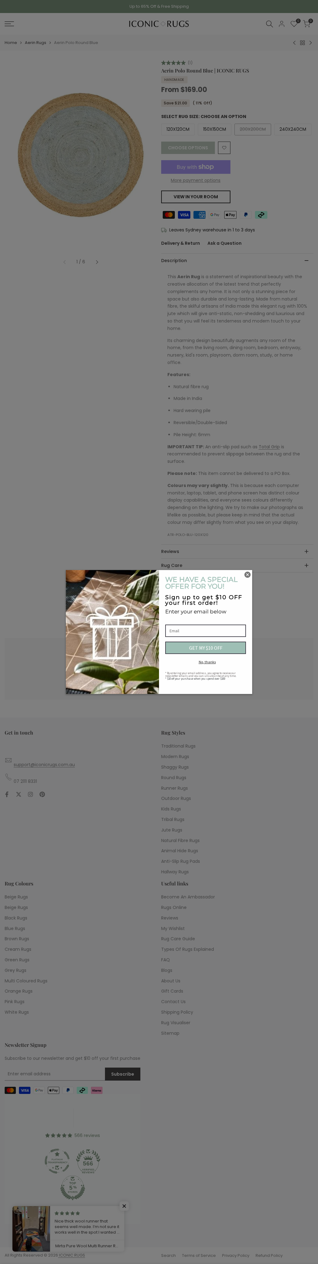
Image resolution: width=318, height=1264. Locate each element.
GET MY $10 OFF (205, 648)
